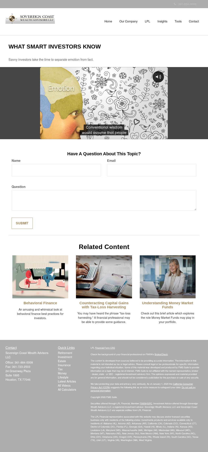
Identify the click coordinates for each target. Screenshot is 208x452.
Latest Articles (67, 381)
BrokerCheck (161, 354)
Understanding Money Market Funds (167, 305)
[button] (128, 21)
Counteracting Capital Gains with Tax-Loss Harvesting (104, 305)
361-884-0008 (187, 4)
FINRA (143, 403)
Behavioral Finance (40, 303)
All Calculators (67, 389)
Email (111, 160)
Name (16, 160)
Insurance (64, 365)
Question (19, 186)
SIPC (149, 403)
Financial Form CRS (105, 347)
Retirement (65, 353)
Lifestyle (63, 377)
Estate (62, 361)
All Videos (64, 385)
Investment (65, 357)
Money (62, 373)
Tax (60, 369)
